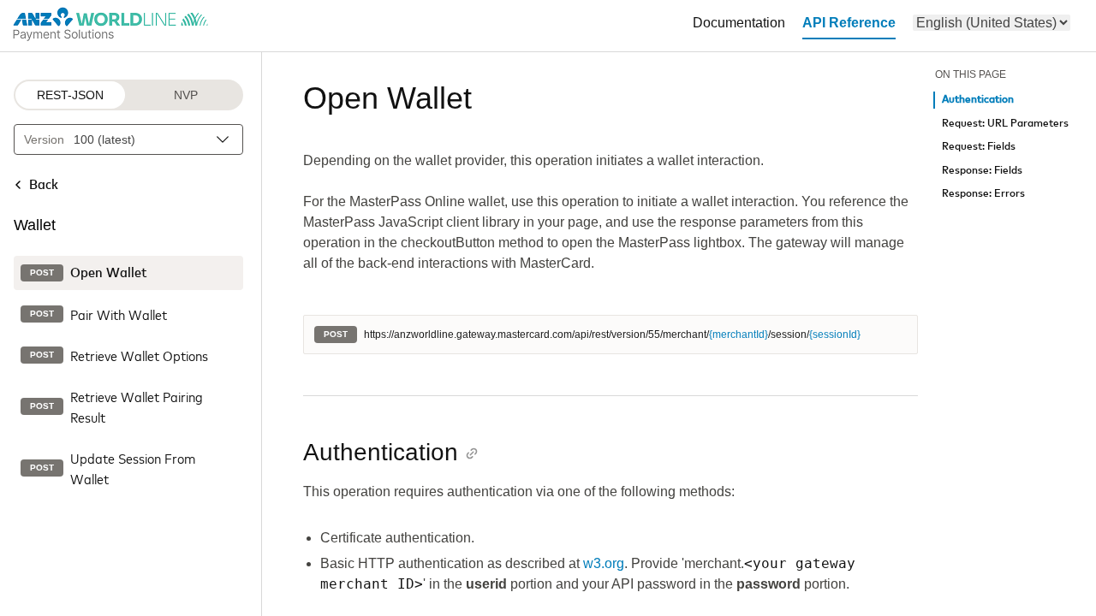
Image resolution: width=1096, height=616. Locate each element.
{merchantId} (738, 335)
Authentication (978, 99)
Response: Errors (983, 193)
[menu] (991, 23)
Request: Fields (979, 146)
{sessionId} (835, 335)
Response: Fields (982, 170)
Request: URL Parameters (1005, 123)
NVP (186, 95)
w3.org (603, 563)
